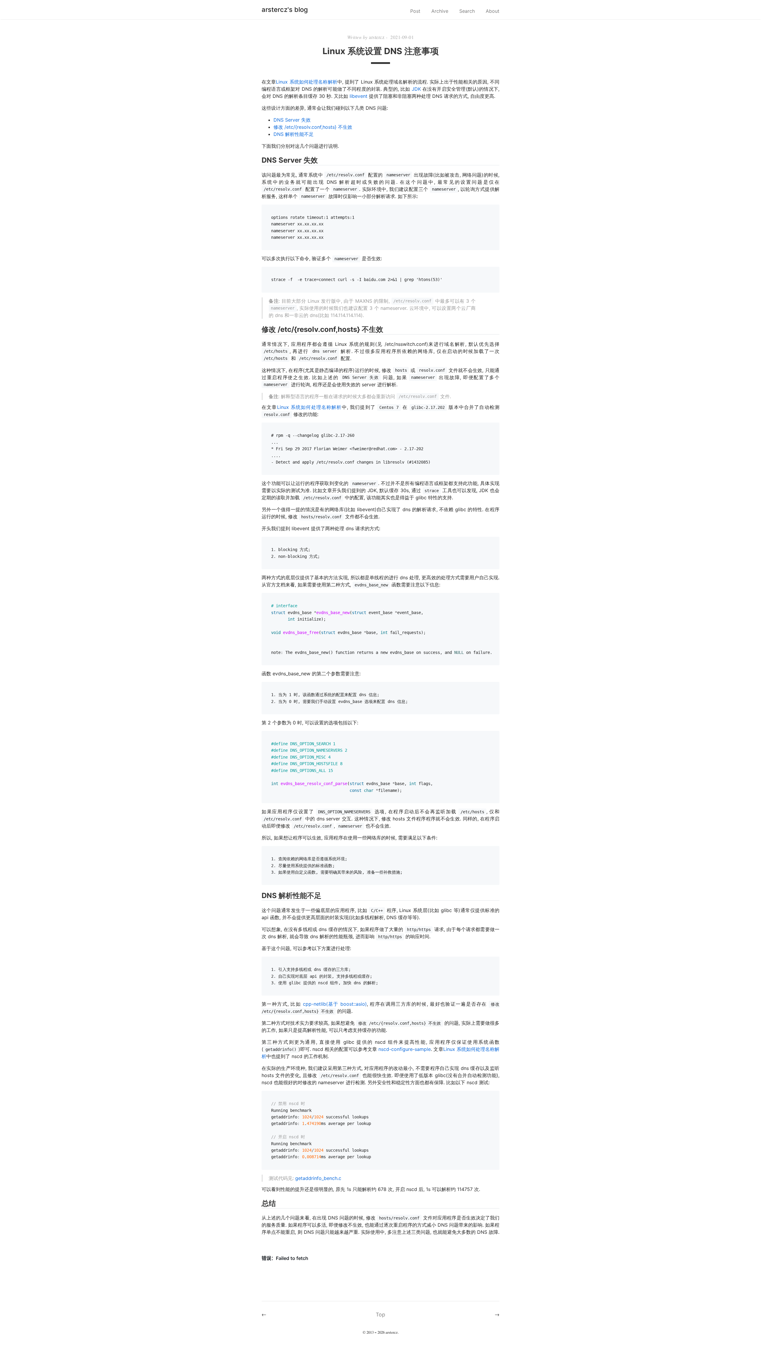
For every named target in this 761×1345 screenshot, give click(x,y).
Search (467, 11)
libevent (358, 96)
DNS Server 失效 (292, 120)
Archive (439, 11)
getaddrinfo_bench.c (318, 1178)
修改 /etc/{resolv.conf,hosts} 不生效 (312, 127)
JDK (416, 89)
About (492, 11)
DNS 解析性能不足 (293, 134)
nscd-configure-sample (404, 1049)
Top (380, 1314)
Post (415, 11)
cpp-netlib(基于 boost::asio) (335, 1004)
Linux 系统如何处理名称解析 (306, 82)
